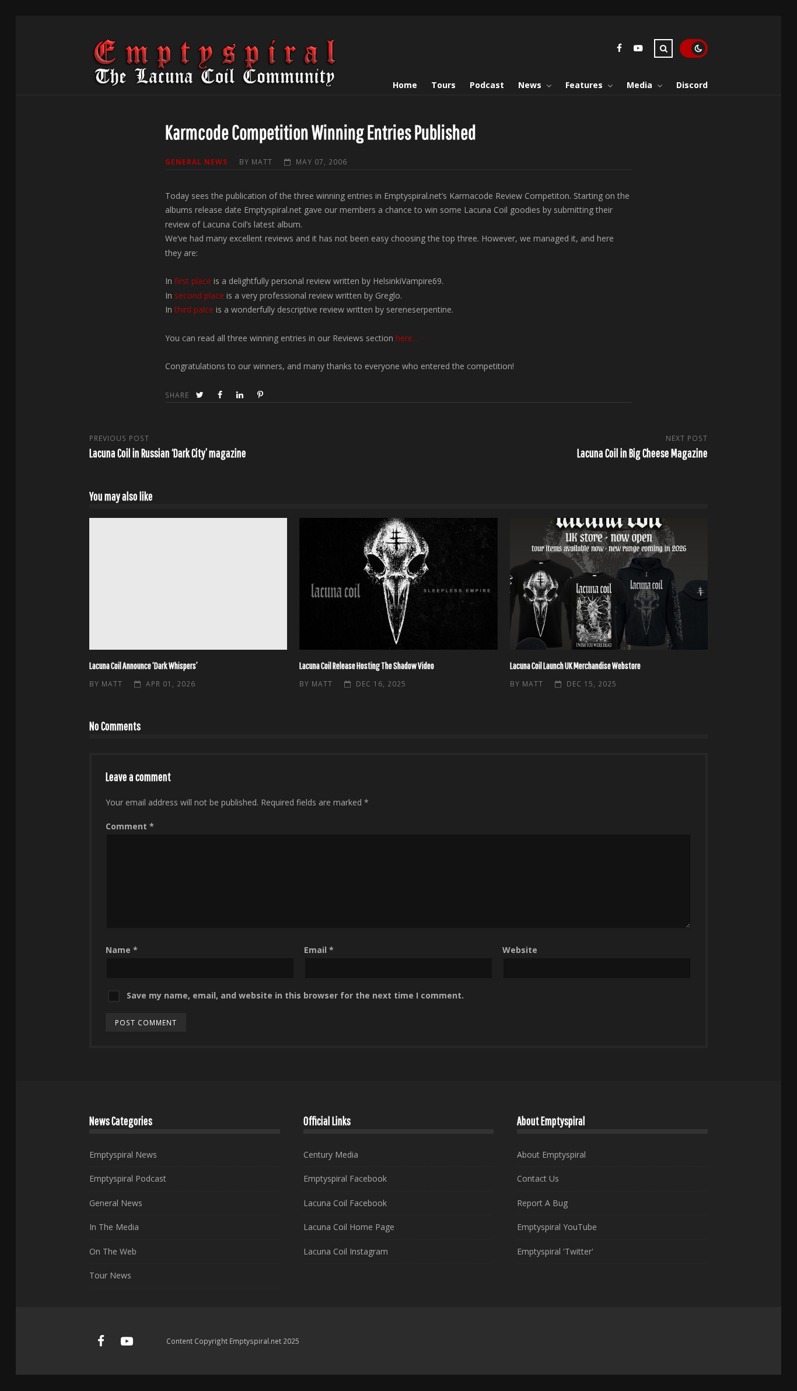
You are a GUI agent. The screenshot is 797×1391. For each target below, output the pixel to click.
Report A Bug (542, 1202)
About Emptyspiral (551, 1154)
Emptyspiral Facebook (345, 1178)
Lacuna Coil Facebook (345, 1202)
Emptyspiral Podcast (127, 1178)
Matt (261, 161)
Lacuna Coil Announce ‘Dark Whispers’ (188, 584)
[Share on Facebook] (221, 395)
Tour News (110, 1275)
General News (196, 161)
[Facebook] (619, 50)
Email (319, 949)
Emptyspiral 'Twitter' (555, 1251)
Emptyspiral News (123, 1154)
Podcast (487, 84)
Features (584, 84)
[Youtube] (637, 50)
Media (639, 84)
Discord (692, 84)
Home (405, 84)
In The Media (114, 1226)
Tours (443, 84)
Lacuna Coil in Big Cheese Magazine (642, 453)
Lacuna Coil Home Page (348, 1226)
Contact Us (538, 1178)
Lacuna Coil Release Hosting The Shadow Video (398, 584)
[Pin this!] (261, 395)
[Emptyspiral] (215, 84)
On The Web (113, 1251)
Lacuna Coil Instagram (345, 1251)
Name (122, 949)
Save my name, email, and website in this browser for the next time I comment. (295, 995)
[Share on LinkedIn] (241, 395)
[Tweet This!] (201, 395)
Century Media (330, 1154)
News (529, 84)
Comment (130, 826)
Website (519, 949)
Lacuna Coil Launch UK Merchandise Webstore (609, 584)
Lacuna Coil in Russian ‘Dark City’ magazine (167, 453)
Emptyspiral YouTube (557, 1226)
